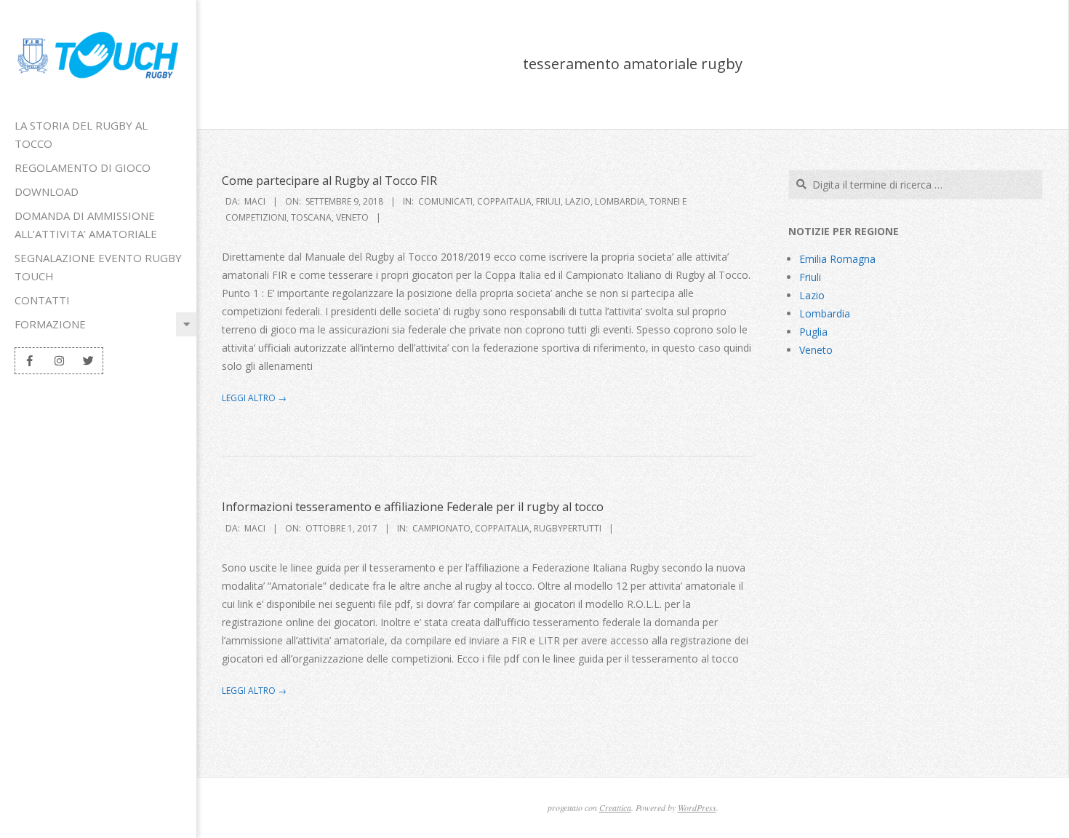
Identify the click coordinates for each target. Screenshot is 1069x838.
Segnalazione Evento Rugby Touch (98, 266)
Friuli (548, 201)
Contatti (42, 300)
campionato (441, 528)
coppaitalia (504, 201)
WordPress (697, 807)
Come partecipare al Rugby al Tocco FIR (329, 181)
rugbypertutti (567, 528)
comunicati (445, 201)
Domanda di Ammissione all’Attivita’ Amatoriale (86, 224)
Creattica (615, 807)
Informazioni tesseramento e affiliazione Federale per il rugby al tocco (413, 507)
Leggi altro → (254, 398)
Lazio (577, 201)
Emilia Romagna (837, 259)
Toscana (311, 217)
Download (47, 191)
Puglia (813, 332)
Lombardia (620, 201)
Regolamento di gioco (83, 167)
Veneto (352, 217)
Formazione (50, 324)
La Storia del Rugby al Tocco (81, 134)
